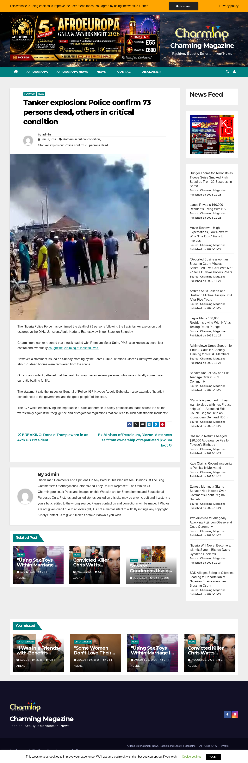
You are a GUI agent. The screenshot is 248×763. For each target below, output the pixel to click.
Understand (183, 6)
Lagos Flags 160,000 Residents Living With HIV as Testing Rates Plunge (210, 322)
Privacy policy (229, 6)
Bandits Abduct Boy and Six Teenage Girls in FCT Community (209, 377)
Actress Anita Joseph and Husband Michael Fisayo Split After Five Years (211, 295)
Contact (125, 71)
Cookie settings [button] (192, 756)
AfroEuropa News (72, 71)
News (102, 71)
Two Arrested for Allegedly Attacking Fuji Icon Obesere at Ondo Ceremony (211, 522)
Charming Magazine (202, 45)
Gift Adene (161, 577)
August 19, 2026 (31, 660)
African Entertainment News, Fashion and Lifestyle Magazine (161, 745)
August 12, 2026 (146, 660)
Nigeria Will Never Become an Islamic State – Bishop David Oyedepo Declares (211, 550)
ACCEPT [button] (214, 756)
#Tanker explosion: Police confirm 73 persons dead (73, 145)
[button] (227, 71)
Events (225, 745)
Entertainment (26, 642)
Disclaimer (151, 71)
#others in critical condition (81, 139)
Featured (29, 94)
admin (46, 134)
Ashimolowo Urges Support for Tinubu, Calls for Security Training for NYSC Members (211, 350)
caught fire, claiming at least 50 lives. (73, 348)
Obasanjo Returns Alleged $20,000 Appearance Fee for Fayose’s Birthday (210, 440)
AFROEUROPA (37, 71)
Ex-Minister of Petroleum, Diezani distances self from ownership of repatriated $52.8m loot (135, 440)
